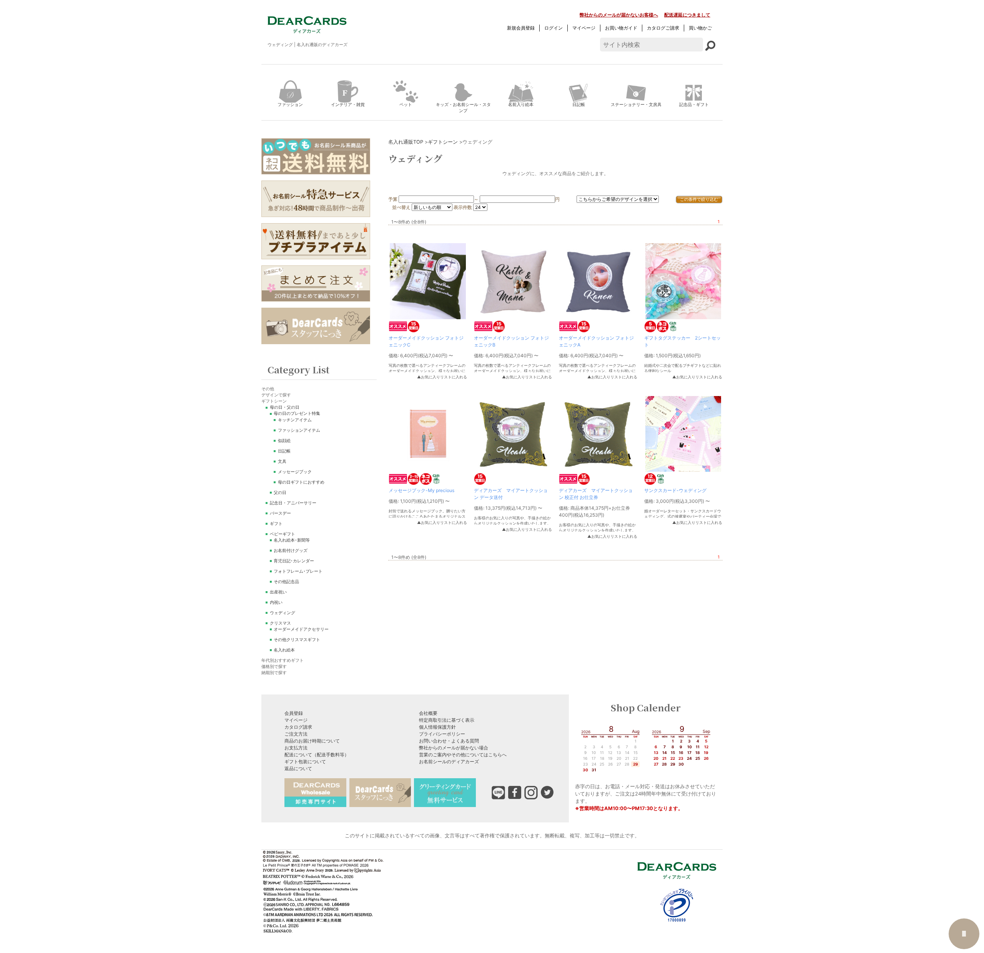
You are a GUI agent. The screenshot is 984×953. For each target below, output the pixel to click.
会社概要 (428, 713)
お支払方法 (296, 748)
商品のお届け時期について (312, 741)
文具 (282, 461)
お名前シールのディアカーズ (449, 761)
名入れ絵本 (284, 650)
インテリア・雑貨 (348, 104)
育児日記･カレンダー (294, 561)
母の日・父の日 (284, 407)
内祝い (276, 602)
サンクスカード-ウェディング (675, 490)
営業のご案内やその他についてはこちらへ (463, 754)
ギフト (276, 523)
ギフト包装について (305, 761)
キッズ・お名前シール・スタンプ (463, 108)
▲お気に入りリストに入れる (442, 377)
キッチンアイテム (295, 420)
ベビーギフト (282, 534)
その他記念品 (286, 581)
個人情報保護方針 (437, 727)
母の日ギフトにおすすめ (301, 482)
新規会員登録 (521, 28)
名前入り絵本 (521, 104)
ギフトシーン (443, 142)
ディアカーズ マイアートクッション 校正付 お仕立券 (596, 493)
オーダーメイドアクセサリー (301, 629)
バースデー (280, 513)
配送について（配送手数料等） (316, 754)
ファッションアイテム (299, 430)
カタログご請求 (663, 28)
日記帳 (578, 104)
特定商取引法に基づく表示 (446, 720)
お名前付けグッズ (291, 550)
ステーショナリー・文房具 (636, 104)
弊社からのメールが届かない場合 (453, 748)
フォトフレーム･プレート (298, 571)
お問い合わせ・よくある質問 (449, 741)
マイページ (583, 28)
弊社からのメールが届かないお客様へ (619, 15)
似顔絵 (284, 440)
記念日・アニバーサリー (293, 503)
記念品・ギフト (694, 104)
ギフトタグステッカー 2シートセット (682, 341)
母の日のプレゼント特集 (297, 413)
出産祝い (278, 592)
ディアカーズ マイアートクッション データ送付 (511, 493)
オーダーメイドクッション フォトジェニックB (511, 341)
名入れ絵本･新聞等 (292, 540)
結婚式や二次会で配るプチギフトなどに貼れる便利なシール (682, 368)
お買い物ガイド (621, 28)
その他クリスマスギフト (297, 639)
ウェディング (282, 612)
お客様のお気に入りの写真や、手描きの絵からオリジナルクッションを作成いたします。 (512, 520)
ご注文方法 (296, 734)
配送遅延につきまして (687, 15)
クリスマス (280, 623)
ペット (405, 104)
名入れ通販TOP (405, 142)
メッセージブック (295, 471)
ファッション (290, 104)
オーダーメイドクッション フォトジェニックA (596, 341)
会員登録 (293, 713)
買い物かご (700, 28)
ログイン (553, 28)
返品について (298, 768)
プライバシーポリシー (442, 734)
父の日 (280, 492)
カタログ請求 (298, 727)
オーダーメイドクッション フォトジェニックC (426, 341)
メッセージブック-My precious (421, 490)
